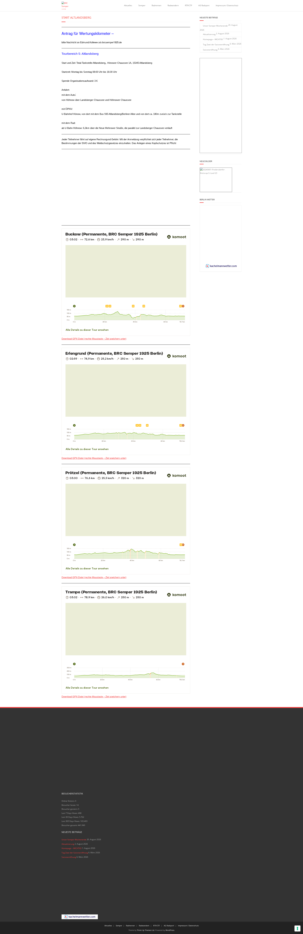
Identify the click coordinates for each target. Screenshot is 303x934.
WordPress (170, 930)
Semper (141, 5)
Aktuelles (128, 5)
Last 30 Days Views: (70, 817)
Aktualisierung (209, 34)
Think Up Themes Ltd (145, 930)
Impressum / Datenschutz (227, 5)
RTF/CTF (188, 5)
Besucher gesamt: (70, 825)
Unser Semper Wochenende (215, 25)
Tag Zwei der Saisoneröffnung (216, 44)
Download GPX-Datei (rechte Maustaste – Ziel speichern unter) (94, 338)
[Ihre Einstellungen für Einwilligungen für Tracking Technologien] (297, 928)
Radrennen (156, 5)
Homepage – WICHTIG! (213, 39)
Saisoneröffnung (210, 49)
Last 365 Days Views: (71, 821)
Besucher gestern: (70, 809)
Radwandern (173, 5)
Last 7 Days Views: (70, 813)
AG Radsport (203, 5)
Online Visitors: (68, 801)
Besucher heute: (69, 805)
